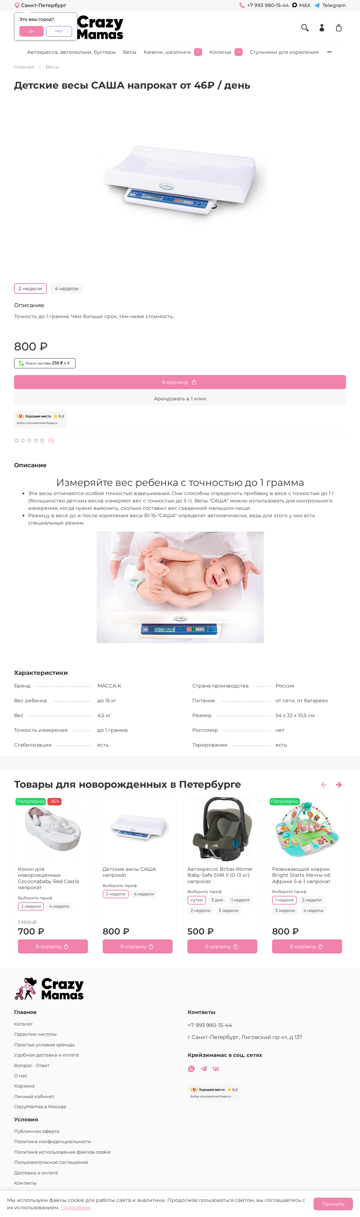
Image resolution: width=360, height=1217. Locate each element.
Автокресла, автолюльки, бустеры (71, 52)
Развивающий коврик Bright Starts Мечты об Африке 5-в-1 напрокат (301, 875)
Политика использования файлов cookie (62, 1152)
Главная (24, 67)
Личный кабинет (34, 1096)
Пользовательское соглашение (51, 1162)
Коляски (220, 52)
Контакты (25, 1183)
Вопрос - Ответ (32, 1065)
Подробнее (76, 1207)
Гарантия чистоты (35, 1034)
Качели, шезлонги (167, 52)
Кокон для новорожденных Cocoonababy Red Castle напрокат (48, 878)
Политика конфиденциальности (52, 1141)
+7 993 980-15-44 (210, 1025)
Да (31, 31)
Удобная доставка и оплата (46, 1055)
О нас (20, 1075)
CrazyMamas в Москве (40, 1106)
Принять (333, 1204)
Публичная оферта (36, 1131)
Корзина (24, 1086)
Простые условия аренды (44, 1044)
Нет (59, 31)
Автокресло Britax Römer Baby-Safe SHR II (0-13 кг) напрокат (220, 875)
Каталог (23, 1024)
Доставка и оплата (36, 1172)
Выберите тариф (35, 897)
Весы (129, 52)
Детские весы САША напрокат (129, 872)
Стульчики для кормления (284, 52)
